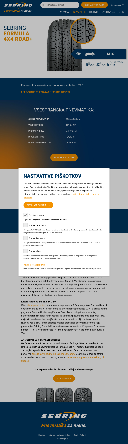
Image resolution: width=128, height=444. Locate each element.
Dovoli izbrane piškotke (34, 265)
